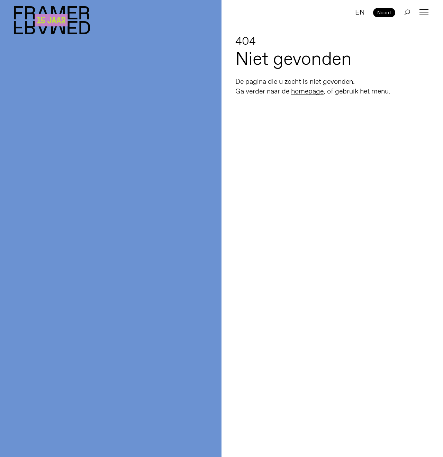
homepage (307, 91)
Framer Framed (52, 20)
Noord (384, 12)
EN (360, 12)
